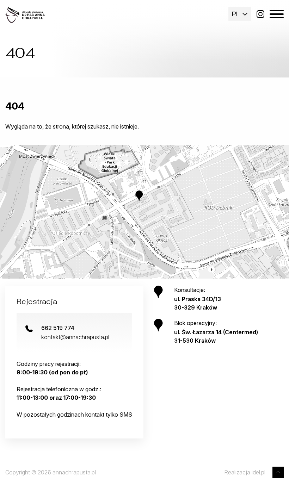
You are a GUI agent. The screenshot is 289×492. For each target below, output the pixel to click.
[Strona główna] (25, 15)
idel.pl (258, 472)
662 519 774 (57, 327)
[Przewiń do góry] (278, 472)
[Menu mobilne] (277, 14)
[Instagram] (260, 14)
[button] (144, 201)
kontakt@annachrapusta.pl (75, 337)
